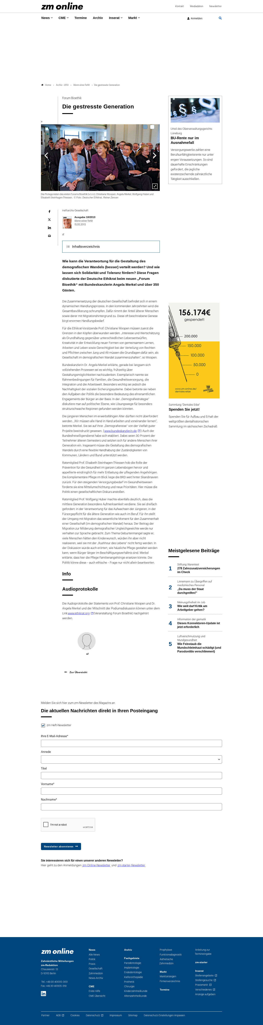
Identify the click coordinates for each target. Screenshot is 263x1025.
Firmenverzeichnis (170, 981)
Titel (44, 768)
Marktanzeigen (168, 976)
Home (48, 85)
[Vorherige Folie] (46, 155)
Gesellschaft (96, 968)
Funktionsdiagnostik (171, 955)
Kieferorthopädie (133, 977)
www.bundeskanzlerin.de (120, 431)
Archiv (98, 18)
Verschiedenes (203, 990)
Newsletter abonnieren (59, 846)
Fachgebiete (131, 958)
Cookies (74, 1015)
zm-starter (201, 962)
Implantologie (131, 968)
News (45, 18)
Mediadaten (196, 6)
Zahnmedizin (96, 973)
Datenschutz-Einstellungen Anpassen (164, 1015)
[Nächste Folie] (154, 155)
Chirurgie (129, 986)
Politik (92, 959)
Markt (132, 18)
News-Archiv (96, 978)
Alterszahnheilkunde (135, 996)
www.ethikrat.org (79, 613)
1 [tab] (145, 127)
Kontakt (179, 6)
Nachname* (49, 799)
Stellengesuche (204, 980)
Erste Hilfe (94, 991)
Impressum (116, 1015)
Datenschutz (93, 1015)
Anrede (46, 752)
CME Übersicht (97, 996)
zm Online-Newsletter (96, 865)
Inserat (114, 18)
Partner (45, 1015)
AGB (58, 1015)
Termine (80, 18)
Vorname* (47, 784)
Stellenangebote (204, 975)
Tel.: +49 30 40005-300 (54, 982)
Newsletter (215, 6)
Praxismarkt (201, 985)
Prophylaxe (166, 950)
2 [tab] (152, 127)
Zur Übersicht (78, 672)
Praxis (92, 964)
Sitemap (132, 1015)
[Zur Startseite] (62, 6)
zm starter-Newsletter (131, 865)
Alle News (94, 955)
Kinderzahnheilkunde (135, 991)
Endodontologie (133, 972)
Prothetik (129, 982)
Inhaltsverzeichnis (86, 246)
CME (62, 18)
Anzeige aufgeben (205, 994)
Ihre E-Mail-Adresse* (54, 736)
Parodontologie (132, 963)
